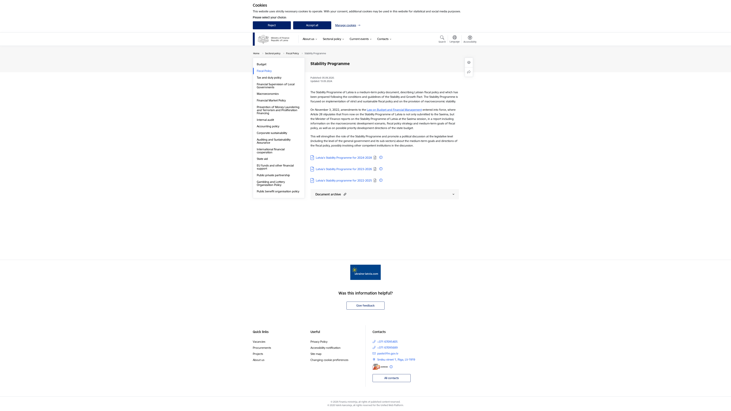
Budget (261, 64)
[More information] (380, 157)
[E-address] (380, 367)
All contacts (391, 378)
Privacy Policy (318, 341)
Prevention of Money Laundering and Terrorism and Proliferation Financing (278, 110)
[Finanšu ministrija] (273, 39)
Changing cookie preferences (329, 360)
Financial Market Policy (271, 100)
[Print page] (469, 62)
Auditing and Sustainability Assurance (273, 141)
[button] (344, 194)
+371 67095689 (387, 347)
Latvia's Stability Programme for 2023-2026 (344, 169)
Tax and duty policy (269, 77)
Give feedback (365, 305)
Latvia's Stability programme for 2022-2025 (344, 180)
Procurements (262, 348)
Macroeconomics (268, 94)
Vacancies (259, 341)
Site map (316, 354)
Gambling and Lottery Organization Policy (271, 183)
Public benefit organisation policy (278, 191)
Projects (258, 354)
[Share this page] (469, 72)
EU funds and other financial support (275, 167)
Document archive (328, 194)
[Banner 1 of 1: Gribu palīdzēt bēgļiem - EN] (365, 272)
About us (258, 360)
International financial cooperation (271, 150)
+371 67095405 (387, 341)
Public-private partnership (273, 175)
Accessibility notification (325, 348)
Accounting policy (268, 126)
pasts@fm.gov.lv (387, 353)
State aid (262, 159)
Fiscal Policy (264, 71)
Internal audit (265, 120)
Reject (272, 25)
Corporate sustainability (272, 133)
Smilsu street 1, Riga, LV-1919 (396, 359)
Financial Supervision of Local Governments (275, 85)
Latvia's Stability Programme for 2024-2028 (344, 157)
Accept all (312, 25)
